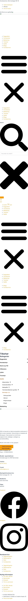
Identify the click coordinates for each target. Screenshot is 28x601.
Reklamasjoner (7, 558)
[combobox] (14, 153)
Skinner (6, 398)
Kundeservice (7, 47)
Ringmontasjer (7, 400)
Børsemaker (6, 578)
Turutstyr (5, 42)
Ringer (5, 403)
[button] (14, 78)
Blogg (4, 45)
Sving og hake (7, 395)
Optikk (5, 43)
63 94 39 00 (3, 463)
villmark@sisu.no (4, 469)
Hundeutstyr (6, 38)
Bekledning (6, 40)
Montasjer (5, 392)
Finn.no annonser (8, 582)
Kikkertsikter (5, 382)
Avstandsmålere (6, 384)
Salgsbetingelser (7, 556)
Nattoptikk (5, 387)
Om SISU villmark (7, 576)
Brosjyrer (5, 580)
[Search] (2, 197)
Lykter (2, 372)
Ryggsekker (6, 36)
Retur (4, 560)
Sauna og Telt (4, 366)
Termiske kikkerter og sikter (9, 390)
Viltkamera (3, 369)
